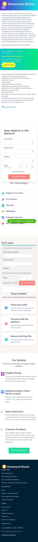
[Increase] (32, 167)
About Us (4, 510)
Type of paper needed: (10, 252)
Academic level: (8, 260)
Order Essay (9, 65)
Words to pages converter (9, 493)
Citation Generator (7, 499)
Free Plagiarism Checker (9, 476)
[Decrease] (21, 167)
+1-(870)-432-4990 (12, 528)
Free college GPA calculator (10, 496)
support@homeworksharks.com (12, 531)
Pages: (5, 277)
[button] (21, 221)
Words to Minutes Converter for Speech (14, 483)
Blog (2, 490)
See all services (19, 450)
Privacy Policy (6, 507)
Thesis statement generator (10, 479)
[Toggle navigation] (3, 7)
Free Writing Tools (7, 473)
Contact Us (5, 516)
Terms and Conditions (8, 519)
